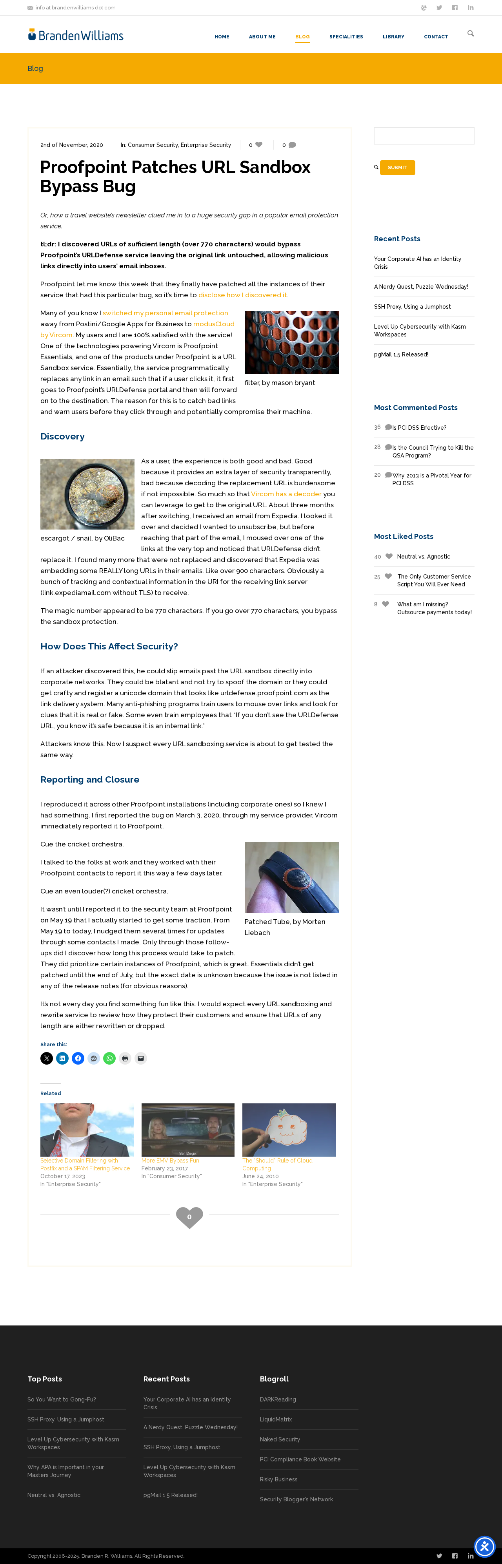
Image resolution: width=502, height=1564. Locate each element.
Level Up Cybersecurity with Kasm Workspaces (420, 331)
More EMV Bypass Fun (170, 1160)
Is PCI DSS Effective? (410, 427)
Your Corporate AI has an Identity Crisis (418, 263)
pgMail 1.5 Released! (401, 354)
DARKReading (278, 1399)
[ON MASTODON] (424, 7)
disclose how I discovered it (242, 295)
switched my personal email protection (165, 313)
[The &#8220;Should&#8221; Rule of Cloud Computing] (289, 1130)
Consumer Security (153, 145)
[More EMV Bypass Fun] (188, 1130)
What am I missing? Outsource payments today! (423, 608)
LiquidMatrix (276, 1419)
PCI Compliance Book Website (300, 1459)
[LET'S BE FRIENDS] (456, 7)
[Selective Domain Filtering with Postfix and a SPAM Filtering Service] (87, 1130)
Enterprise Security (206, 145)
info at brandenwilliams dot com (76, 8)
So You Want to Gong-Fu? (61, 1399)
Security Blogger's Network (296, 1499)
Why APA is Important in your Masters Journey (65, 1471)
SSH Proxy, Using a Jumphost (412, 307)
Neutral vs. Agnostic (412, 556)
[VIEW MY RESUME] (471, 7)
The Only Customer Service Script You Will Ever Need (422, 580)
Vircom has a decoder (286, 494)
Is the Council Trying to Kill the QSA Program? (424, 451)
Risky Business (279, 1479)
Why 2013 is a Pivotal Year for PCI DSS (422, 479)
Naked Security (280, 1439)
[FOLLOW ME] (440, 7)
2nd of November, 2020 (71, 145)
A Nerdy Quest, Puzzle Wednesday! (421, 287)
